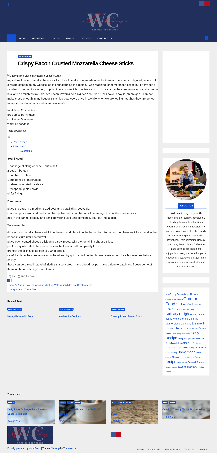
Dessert (198, 323)
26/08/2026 (14, 421)
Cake (187, 294)
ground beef (200, 348)
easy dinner (186, 333)
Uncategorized (25, 56)
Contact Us (154, 449)
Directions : (19, 146)
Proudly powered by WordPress (24, 448)
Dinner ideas (170, 333)
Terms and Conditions (195, 449)
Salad (77, 402)
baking (171, 293)
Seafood (192, 362)
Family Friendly (171, 343)
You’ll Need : (20, 142)
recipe (170, 361)
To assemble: (26, 151)
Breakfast (181, 294)
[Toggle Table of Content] (9, 137)
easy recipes (185, 338)
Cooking (181, 304)
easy (179, 333)
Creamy (193, 309)
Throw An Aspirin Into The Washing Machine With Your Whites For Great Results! (49, 285)
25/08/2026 (117, 421)
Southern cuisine (171, 367)
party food (190, 357)
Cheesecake (170, 299)
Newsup (55, 448)
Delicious (186, 323)
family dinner (199, 338)
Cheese (194, 294)
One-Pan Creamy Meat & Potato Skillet (183, 409)
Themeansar (69, 448)
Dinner (202, 328)
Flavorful (182, 343)
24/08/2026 (169, 417)
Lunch (128, 402)
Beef (114, 402)
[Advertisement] (186, 97)
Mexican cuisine (179, 357)
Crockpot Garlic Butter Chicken (23, 289)
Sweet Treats (186, 366)
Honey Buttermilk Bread (20, 316)
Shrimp (200, 362)
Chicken (179, 299)
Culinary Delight (177, 314)
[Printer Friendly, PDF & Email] (21, 276)
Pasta (197, 357)
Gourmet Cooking (187, 348)
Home (140, 449)
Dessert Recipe (175, 328)
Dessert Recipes (192, 328)
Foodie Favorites (172, 348)
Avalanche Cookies (70, 316)
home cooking (171, 353)
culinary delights (197, 314)
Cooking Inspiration (181, 309)
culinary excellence (176, 318)
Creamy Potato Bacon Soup (126, 316)
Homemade (186, 352)
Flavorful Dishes (194, 343)
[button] (202, 38)
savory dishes (182, 362)
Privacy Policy (172, 449)
